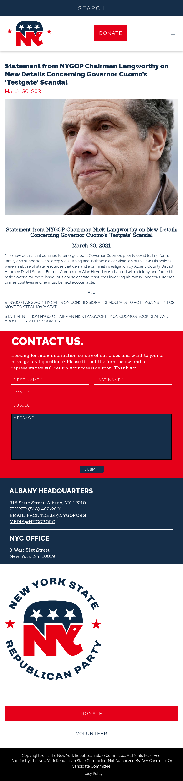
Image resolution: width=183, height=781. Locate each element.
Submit (92, 469)
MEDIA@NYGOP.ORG (32, 521)
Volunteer (91, 733)
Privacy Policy (91, 774)
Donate (110, 33)
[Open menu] (173, 33)
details (27, 255)
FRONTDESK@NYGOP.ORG (56, 515)
